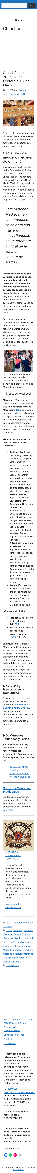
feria (26, 938)
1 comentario (12, 965)
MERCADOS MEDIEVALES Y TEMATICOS (13, 855)
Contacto (8, 1039)
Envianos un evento (14, 1034)
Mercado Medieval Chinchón (17, 950)
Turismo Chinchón (12, 961)
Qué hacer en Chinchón (15, 957)
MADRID (13, 637)
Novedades (10, 1043)
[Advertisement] (18, 51)
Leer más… (8, 810)
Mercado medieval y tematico (18, 953)
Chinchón (17, 930)
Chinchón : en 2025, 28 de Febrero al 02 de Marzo (16, 79)
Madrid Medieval (22, 946)
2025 (17, 410)
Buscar (3, 2)
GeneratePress (18, 1170)
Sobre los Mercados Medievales (17, 789)
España (17, 934)
